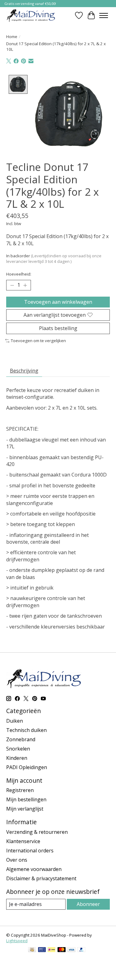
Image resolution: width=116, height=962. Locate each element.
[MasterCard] (62, 950)
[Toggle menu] (103, 15)
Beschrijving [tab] (24, 370)
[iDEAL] (51, 950)
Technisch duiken (26, 730)
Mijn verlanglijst (24, 808)
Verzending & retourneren (37, 832)
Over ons (16, 859)
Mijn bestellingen (26, 799)
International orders (30, 850)
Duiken (14, 720)
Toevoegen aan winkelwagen (58, 301)
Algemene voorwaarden (34, 869)
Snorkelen (18, 748)
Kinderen (16, 758)
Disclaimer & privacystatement (41, 878)
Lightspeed (17, 940)
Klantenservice (23, 841)
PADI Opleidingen (26, 767)
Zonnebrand (20, 739)
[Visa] (71, 950)
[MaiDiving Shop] (31, 15)
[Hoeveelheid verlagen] (12, 285)
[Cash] (32, 950)
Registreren (20, 790)
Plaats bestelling (58, 328)
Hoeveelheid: (18, 274)
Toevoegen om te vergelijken (38, 340)
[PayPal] (81, 950)
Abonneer (88, 904)
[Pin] (42, 950)
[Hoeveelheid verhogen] (25, 285)
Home (11, 36)
